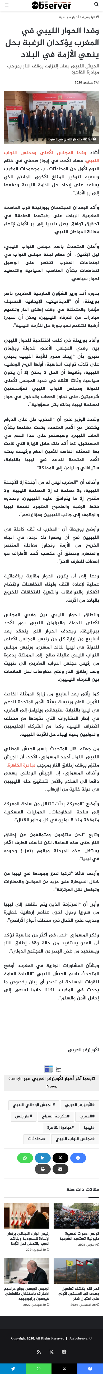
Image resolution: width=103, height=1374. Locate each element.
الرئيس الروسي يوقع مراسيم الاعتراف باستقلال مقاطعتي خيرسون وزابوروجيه (26, 1294)
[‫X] (60, 1158)
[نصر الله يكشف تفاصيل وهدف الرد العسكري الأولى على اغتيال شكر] (76, 1271)
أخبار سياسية (69, 17)
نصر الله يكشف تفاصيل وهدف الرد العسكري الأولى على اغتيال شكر (78, 1294)
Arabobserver (78, 1339)
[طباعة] (43, 1169)
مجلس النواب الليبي (73, 1139)
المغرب (85, 1116)
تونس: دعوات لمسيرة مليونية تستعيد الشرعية (79, 1236)
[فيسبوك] (78, 1158)
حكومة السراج (54, 1116)
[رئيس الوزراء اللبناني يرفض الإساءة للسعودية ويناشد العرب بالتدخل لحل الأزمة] (26, 1216)
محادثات (35, 1139)
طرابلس (22, 1116)
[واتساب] (25, 1158)
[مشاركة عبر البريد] (60, 1169)
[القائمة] (6, 7)
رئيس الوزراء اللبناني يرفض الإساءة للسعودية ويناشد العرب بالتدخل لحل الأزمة (28, 1239)
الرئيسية (89, 17)
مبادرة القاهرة (21, 765)
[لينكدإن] (43, 1158)
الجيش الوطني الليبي (33, 1105)
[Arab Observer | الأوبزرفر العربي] (51, 5)
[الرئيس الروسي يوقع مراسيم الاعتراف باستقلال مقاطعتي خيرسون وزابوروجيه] (26, 1271)
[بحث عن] (96, 7)
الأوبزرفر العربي (78, 1105)
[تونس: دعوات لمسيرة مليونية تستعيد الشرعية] (76, 1216)
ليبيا (88, 1127)
